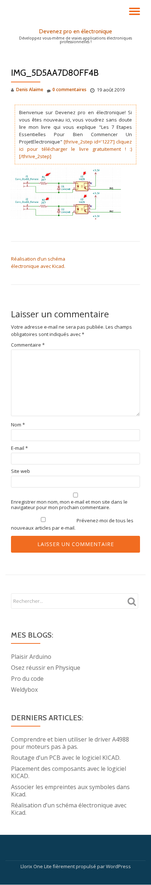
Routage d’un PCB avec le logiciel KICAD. (66, 758)
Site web (20, 471)
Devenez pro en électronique (75, 31)
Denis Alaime (29, 89)
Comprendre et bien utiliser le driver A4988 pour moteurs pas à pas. (70, 743)
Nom (18, 424)
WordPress (118, 866)
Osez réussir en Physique (45, 668)
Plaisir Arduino (31, 657)
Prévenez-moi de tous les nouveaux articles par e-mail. (72, 524)
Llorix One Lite (37, 866)
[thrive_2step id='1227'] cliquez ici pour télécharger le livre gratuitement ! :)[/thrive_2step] (75, 149)
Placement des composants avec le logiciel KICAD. (68, 772)
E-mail (19, 448)
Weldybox (24, 690)
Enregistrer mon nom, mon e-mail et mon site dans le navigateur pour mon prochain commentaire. (69, 504)
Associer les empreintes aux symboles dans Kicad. (70, 790)
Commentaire (28, 345)
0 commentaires (69, 89)
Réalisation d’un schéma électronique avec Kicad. (68, 809)
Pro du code (27, 679)
